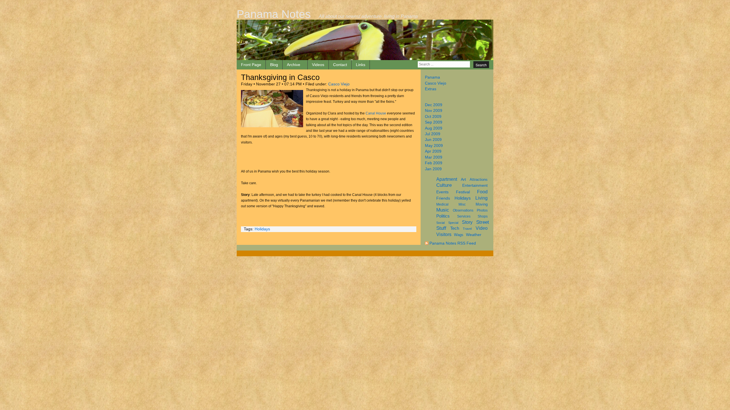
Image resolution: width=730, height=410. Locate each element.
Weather (473, 234)
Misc (462, 204)
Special (453, 222)
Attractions (479, 179)
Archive (293, 65)
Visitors (443, 234)
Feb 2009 (433, 163)
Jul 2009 (432, 134)
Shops (483, 216)
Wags (458, 235)
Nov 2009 (433, 110)
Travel (467, 228)
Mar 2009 (433, 157)
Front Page (251, 65)
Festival (463, 192)
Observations (463, 210)
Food (482, 191)
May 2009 (434, 146)
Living (481, 197)
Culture (444, 185)
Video (482, 228)
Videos (318, 65)
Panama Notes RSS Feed (452, 243)
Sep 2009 (433, 122)
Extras (430, 89)
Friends (443, 198)
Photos (482, 210)
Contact (340, 65)
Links (360, 65)
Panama (432, 77)
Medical (442, 204)
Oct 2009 (433, 116)
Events (442, 192)
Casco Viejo (435, 83)
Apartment (446, 179)
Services (464, 216)
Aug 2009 (433, 128)
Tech (454, 228)
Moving (482, 204)
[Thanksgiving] (272, 126)
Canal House (376, 113)
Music (442, 210)
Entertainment (475, 185)
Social (440, 222)
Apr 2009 (433, 151)
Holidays (463, 198)
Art (463, 179)
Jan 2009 (433, 169)
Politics (443, 216)
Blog (274, 65)
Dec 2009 (433, 105)
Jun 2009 (433, 140)
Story (467, 222)
